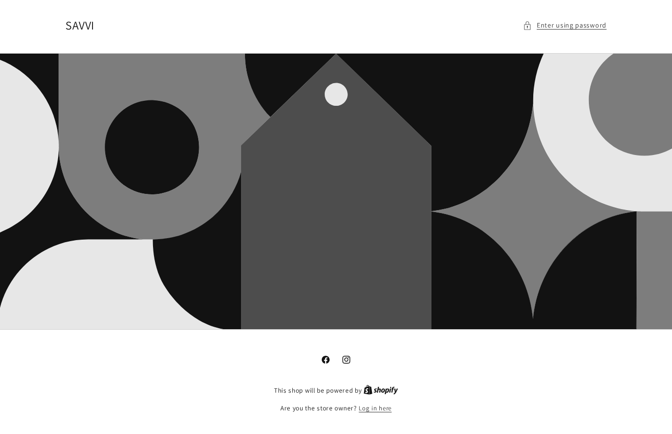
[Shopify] (381, 390)
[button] (565, 25)
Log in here (375, 408)
